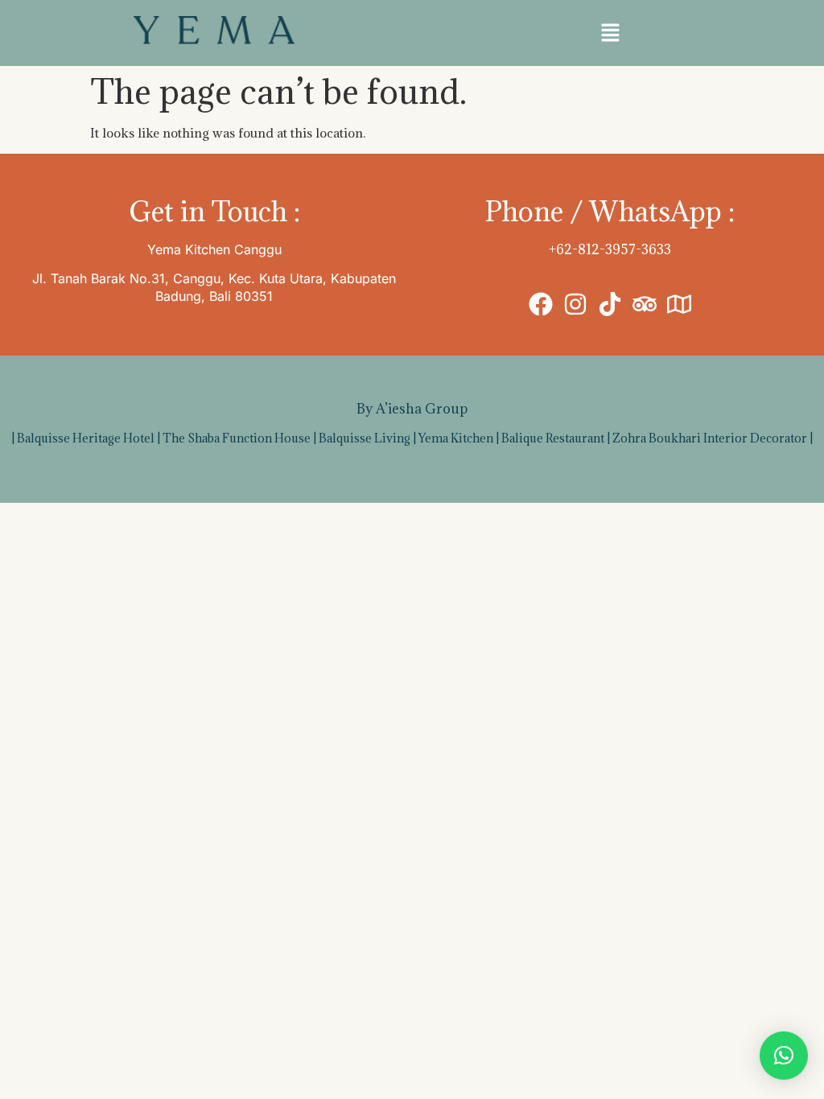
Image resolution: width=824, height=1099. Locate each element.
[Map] (679, 304)
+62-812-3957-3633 (610, 249)
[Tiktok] (610, 304)
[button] (610, 33)
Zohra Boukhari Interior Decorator (709, 438)
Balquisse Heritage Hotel (85, 438)
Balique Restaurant (552, 438)
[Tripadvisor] (644, 304)
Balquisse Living (364, 438)
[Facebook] (540, 304)
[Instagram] (575, 304)
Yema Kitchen (455, 438)
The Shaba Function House (237, 438)
